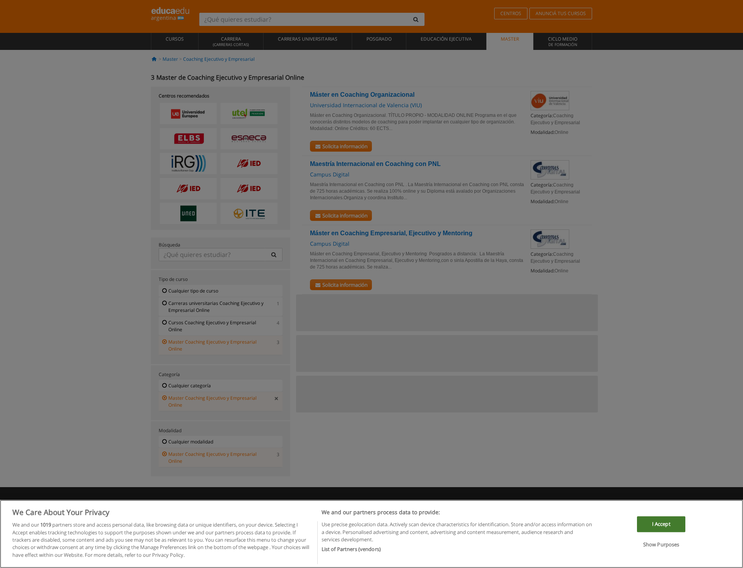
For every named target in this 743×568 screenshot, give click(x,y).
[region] (371, 534)
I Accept (661, 524)
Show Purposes (661, 544)
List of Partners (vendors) (351, 549)
